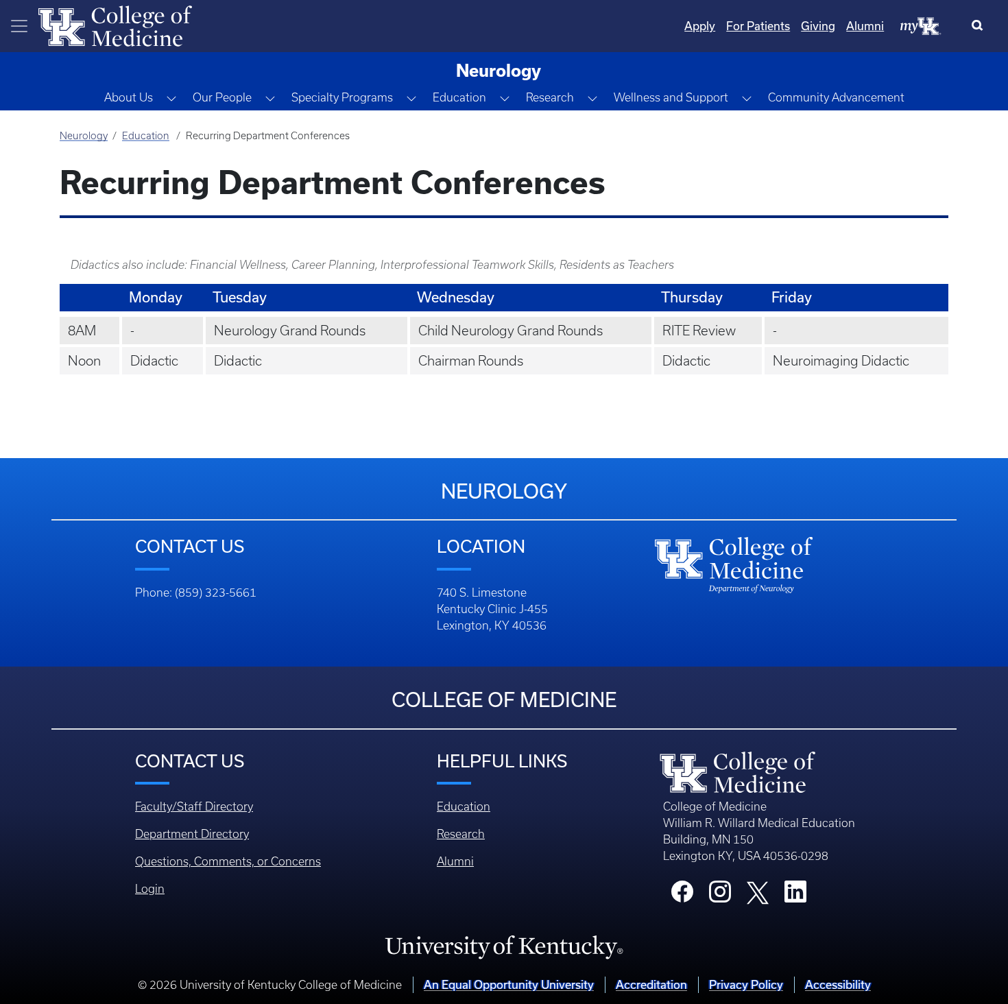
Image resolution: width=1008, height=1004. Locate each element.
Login (150, 889)
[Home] (115, 25)
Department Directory (192, 834)
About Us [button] (128, 97)
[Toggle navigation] (19, 26)
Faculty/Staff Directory (194, 806)
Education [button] (459, 97)
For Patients (758, 26)
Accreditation (651, 985)
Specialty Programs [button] (342, 97)
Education (145, 135)
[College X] (758, 891)
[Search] (980, 26)
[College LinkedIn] (795, 895)
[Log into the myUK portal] (920, 25)
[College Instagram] (720, 895)
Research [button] (550, 97)
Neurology (84, 135)
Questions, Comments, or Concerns (228, 861)
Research (461, 834)
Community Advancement (836, 97)
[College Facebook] (682, 895)
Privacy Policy (746, 985)
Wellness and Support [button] (671, 97)
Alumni (865, 26)
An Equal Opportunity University (509, 985)
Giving (818, 26)
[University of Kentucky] (503, 946)
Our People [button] (222, 97)
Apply (699, 26)
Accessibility (838, 985)
